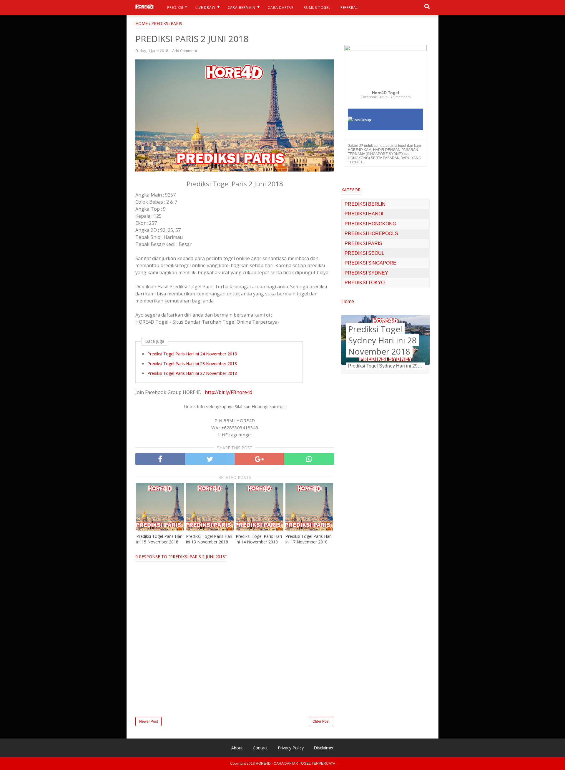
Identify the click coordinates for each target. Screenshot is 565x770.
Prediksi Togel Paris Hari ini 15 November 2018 (159, 539)
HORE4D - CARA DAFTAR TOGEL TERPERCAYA (295, 763)
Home (347, 301)
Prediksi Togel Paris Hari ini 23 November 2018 (192, 363)
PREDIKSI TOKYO (365, 282)
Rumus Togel (317, 7)
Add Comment (184, 50)
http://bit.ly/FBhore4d (228, 392)
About (237, 748)
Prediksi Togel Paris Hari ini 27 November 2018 (192, 373)
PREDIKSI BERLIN (365, 204)
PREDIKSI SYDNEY (366, 272)
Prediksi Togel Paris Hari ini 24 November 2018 (192, 354)
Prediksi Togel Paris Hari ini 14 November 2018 (259, 539)
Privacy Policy (291, 748)
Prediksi (175, 7)
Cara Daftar (281, 7)
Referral (349, 7)
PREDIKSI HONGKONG (370, 223)
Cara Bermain (242, 7)
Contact (260, 748)
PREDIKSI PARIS (363, 243)
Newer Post (148, 721)
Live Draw (205, 7)
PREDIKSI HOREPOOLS (371, 233)
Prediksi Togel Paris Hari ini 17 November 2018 (308, 539)
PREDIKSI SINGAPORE (370, 262)
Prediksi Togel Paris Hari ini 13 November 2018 (209, 539)
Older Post (321, 721)
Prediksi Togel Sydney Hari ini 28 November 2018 (382, 340)
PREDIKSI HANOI (364, 213)
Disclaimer (324, 748)
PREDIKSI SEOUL (364, 253)
